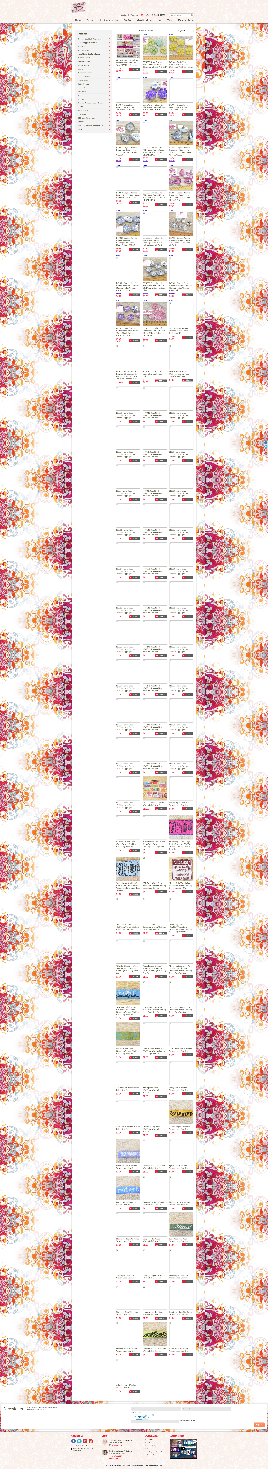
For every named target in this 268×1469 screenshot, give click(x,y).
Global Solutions (144, 20)
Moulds (80, 95)
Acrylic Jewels (83, 65)
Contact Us (151, 1455)
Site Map (150, 1449)
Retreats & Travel (84, 58)
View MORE (174, 1460)
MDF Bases (82, 92)
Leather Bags (83, 88)
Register (134, 15)
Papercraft (82, 114)
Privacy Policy (151, 1446)
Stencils (81, 122)
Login (123, 15)
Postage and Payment (154, 1452)
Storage (81, 99)
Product (90, 20)
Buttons (80, 69)
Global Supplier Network (87, 43)
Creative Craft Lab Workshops (89, 39)
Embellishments (84, 62)
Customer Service (153, 1443)
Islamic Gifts (82, 46)
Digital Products (84, 77)
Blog (159, 20)
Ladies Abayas (83, 50)
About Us (150, 1440)
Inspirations (158, 1465)
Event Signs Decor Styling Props (90, 125)
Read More (113, 1458)
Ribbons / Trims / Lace (87, 118)
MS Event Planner (186, 20)
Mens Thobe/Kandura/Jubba (89, 54)
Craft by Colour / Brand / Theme (90, 103)
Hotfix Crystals (83, 84)
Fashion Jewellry (84, 80)
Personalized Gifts (85, 73)
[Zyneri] (78, 12)
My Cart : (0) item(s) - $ (155, 15)
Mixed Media (83, 110)
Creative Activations (108, 20)
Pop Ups (127, 20)
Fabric (80, 107)
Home (78, 20)
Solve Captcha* (136, 1412)
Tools (80, 129)
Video (169, 20)
